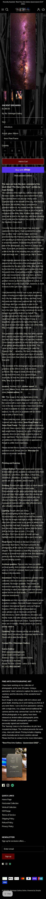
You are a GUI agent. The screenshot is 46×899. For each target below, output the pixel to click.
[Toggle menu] (2, 9)
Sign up (8, 856)
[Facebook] (3, 785)
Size (4, 122)
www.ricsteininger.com (16, 652)
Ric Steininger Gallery (13, 113)
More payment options (23, 175)
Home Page (7, 799)
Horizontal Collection (10, 803)
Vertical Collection (9, 807)
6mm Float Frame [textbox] (11, 138)
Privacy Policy (7, 826)
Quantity (5, 145)
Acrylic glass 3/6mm (10, 133)
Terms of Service (9, 815)
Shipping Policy (8, 819)
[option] (23, 51)
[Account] (38, 9)
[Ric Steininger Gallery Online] (23, 9)
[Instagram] (8, 785)
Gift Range (6, 811)
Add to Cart (23, 161)
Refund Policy (7, 823)
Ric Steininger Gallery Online (17, 890)
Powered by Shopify (34, 890)
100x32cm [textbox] (8, 127)
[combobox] (23, 127)
